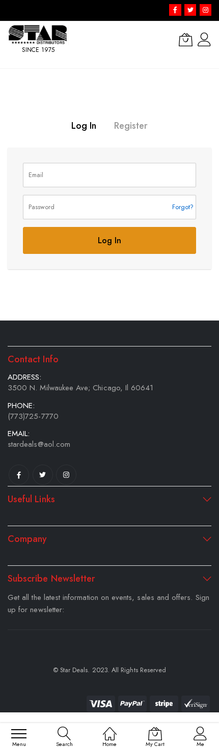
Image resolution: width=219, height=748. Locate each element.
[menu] (18, 733)
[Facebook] (19, 475)
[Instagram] (66, 475)
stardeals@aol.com (39, 444)
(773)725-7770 (33, 416)
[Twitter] (43, 475)
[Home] (110, 728)
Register (131, 126)
